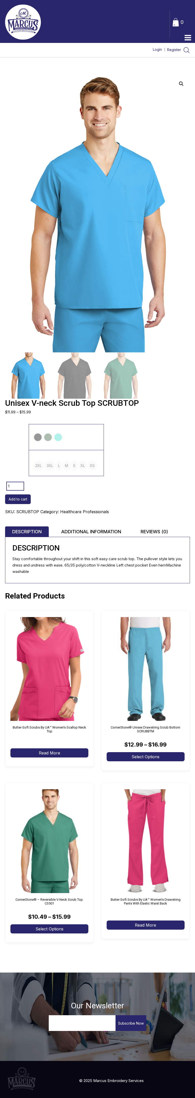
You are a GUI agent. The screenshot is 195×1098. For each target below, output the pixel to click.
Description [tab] (27, 531)
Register (174, 49)
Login (157, 49)
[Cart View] (175, 22)
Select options (145, 756)
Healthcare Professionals (84, 511)
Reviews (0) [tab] (154, 531)
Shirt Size (16, 463)
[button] (181, 83)
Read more (49, 752)
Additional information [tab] (91, 531)
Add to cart (18, 499)
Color (17, 437)
